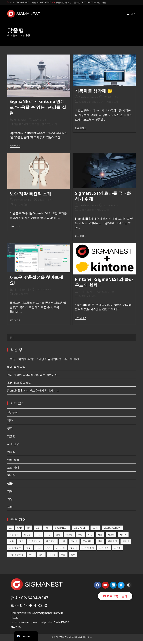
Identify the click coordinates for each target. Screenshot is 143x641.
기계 (101, 101)
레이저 (123, 534)
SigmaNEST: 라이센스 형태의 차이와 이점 (33, 390)
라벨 (100, 534)
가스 (38, 534)
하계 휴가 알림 (16, 367)
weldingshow (112, 527)
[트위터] (121, 585)
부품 (63, 554)
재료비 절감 (15, 547)
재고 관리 (50, 541)
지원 (48, 534)
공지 (16, 204)
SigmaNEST (61, 527)
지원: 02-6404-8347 (41, 2)
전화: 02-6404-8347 (29, 598)
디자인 (52, 554)
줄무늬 (73, 547)
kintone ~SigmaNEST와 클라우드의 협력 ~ (104, 282)
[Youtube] (105, 585)
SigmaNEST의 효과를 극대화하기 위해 (103, 196)
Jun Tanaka (20, 119)
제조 (31, 554)
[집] (8, 35)
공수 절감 (87, 541)
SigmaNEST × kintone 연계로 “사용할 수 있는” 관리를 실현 (38, 107)
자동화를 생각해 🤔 (94, 91)
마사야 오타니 (21, 289)
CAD (19, 527)
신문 (10, 483)
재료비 (126, 541)
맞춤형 (26, 35)
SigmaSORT (80, 527)
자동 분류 (104, 547)
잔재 (38, 547)
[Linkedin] (113, 585)
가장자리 (60, 547)
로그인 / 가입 (100, 2)
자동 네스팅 (88, 547)
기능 (108, 101)
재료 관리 (112, 541)
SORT (96, 527)
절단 (21, 541)
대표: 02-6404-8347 (19, 2)
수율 (28, 547)
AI (10, 527)
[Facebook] (97, 585)
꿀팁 (116, 101)
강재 (73, 554)
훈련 (58, 534)
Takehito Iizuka (87, 97)
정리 (48, 547)
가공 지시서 (35, 541)
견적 (41, 554)
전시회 (11, 475)
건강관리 (12, 412)
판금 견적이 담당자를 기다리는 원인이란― (33, 375)
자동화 (117, 547)
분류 (11, 541)
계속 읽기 (15, 146)
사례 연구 (29, 124)
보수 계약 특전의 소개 (31, 193)
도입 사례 (52, 124)
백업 (80, 534)
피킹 (90, 534)
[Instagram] (128, 585)
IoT (48, 527)
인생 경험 (13, 460)
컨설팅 (40, 124)
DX (28, 527)
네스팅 (69, 534)
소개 (63, 541)
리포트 (111, 534)
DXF (38, 527)
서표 (100, 541)
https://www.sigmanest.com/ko (44, 612)
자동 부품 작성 (16, 554)
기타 (10, 420)
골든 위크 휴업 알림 (19, 383)
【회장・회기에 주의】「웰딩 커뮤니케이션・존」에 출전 (43, 359)
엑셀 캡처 (14, 534)
